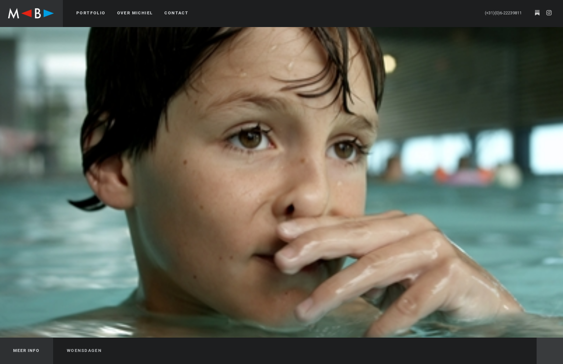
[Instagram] (549, 13)
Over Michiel (135, 12)
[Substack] (537, 13)
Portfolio (91, 12)
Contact (176, 12)
